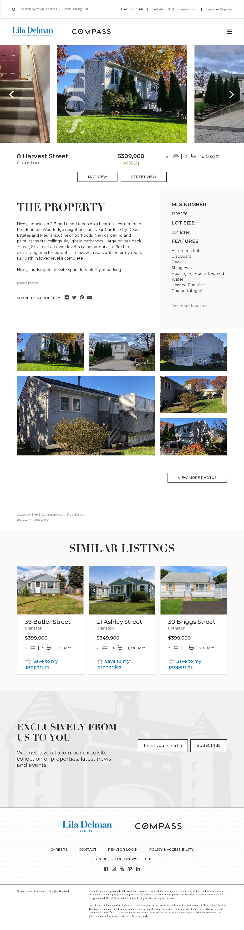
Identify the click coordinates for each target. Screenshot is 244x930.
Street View (143, 177)
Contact (88, 849)
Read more (27, 283)
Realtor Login (123, 849)
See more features (189, 306)
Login (210, 9)
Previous (12, 94)
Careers (59, 849)
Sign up (226, 9)
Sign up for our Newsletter (122, 859)
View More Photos (197, 478)
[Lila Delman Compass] (67, 32)
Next (232, 94)
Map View (97, 177)
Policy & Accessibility (171, 849)
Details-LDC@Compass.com (174, 9)
